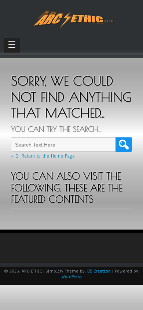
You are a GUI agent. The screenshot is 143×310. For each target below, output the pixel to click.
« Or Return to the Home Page (43, 156)
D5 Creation (99, 271)
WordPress (71, 277)
